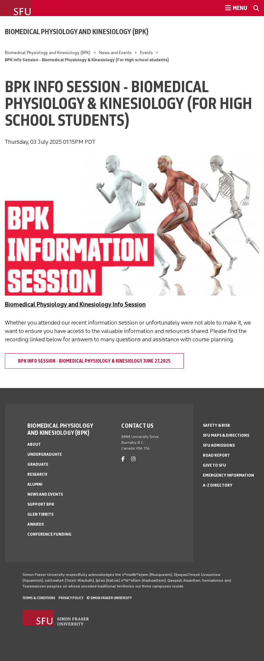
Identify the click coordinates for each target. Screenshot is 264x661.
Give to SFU (214, 465)
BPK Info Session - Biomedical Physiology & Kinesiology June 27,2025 (94, 361)
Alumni (34, 484)
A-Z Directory (217, 485)
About (34, 444)
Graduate (37, 464)
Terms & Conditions (39, 598)
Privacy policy (71, 598)
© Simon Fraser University (109, 598)
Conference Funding (49, 534)
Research (37, 474)
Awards (35, 524)
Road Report (216, 455)
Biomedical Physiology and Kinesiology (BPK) (77, 31)
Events (146, 52)
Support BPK (40, 504)
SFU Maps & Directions (226, 435)
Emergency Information (228, 475)
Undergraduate (44, 454)
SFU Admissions (219, 445)
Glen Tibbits (40, 514)
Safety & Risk (216, 425)
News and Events (115, 52)
